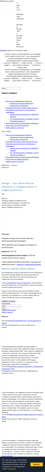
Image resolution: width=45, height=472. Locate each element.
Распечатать (6, 303)
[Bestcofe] (8, 8)
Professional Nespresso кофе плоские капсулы (22, 108)
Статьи (38, 63)
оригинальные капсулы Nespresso (18, 283)
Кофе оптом (27, 63)
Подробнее (12, 469)
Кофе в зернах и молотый (15, 128)
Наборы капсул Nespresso (19, 105)
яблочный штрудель (33, 264)
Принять (36, 464)
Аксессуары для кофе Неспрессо (17, 125)
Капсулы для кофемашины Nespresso (19, 101)
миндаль (20, 264)
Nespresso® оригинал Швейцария (21, 103)
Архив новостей (7, 456)
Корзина (3, 50)
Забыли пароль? (7, 312)
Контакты (36, 65)
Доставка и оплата (21, 65)
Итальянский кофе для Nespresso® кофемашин (22, 123)
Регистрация (11, 310)
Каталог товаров (11, 63)
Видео (7, 65)
